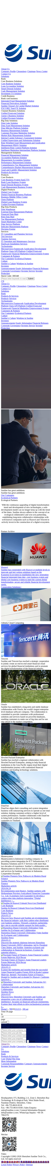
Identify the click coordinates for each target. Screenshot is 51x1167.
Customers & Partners (10, 256)
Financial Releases (40, 268)
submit (4, 1022)
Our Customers (7, 258)
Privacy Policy (19, 1164)
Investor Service (28, 271)
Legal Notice (6, 1164)
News (38, 1046)
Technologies (7, 246)
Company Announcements (35, 1064)
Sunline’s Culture (8, 263)
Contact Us (6, 74)
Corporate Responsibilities (12, 1064)
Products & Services (9, 172)
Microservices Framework (12, 249)
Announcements (8, 268)
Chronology (21, 71)
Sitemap (29, 1164)
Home (3, 1009)
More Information (8, 1061)
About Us (5, 69)
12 (17, 1009)
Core (3, 1059)
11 (15, 1009)
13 (20, 1009)
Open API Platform (17, 251)
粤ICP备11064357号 (10, 1162)
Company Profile (8, 71)
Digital (9, 1059)
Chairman (31, 71)
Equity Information (24, 268)
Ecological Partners (23, 258)
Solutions (5, 76)
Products (5, 298)
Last (26, 1009)
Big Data (16, 1059)
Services (12, 298)
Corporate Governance (11, 271)
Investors (5, 266)
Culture (4, 261)
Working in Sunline (24, 263)
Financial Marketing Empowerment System (30, 254)
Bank (3, 293)
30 (23, 1009)
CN (2, 281)
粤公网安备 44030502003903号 (34, 1162)
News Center (41, 71)
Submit (32, 1041)
